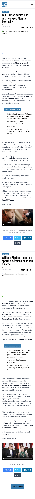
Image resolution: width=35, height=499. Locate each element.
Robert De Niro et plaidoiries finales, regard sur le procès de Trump (18, 131)
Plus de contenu (17, 486)
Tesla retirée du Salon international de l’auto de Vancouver (16, 123)
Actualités (5, 11)
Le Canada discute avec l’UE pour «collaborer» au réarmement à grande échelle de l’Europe (19, 116)
